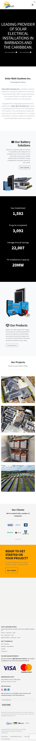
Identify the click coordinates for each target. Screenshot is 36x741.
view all (17, 539)
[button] (35, 1)
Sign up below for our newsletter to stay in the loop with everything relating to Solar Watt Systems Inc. (16, 694)
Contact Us (4, 651)
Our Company (5, 644)
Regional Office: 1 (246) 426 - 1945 (10, 637)
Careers (3, 649)
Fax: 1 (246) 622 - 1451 (7, 635)
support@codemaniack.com (8, 715)
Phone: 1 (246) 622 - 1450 (8, 632)
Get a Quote (24, 167)
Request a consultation (7, 646)
